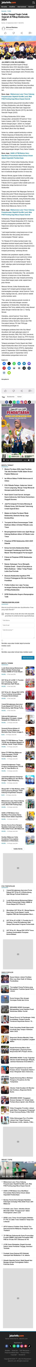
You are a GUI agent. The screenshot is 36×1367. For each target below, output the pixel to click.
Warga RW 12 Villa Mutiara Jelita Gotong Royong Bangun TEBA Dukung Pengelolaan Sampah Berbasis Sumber (13, 791)
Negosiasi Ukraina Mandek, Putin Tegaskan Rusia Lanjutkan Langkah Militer (22, 1039)
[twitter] (10, 402)
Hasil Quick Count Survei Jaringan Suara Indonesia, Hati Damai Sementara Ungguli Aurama (19, 497)
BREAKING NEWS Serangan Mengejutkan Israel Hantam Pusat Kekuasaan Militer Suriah (22, 1009)
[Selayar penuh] (32, 460)
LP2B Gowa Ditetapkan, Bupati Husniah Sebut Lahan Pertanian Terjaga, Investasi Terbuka (18, 1246)
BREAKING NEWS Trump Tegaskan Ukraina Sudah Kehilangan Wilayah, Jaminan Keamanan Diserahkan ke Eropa (22, 1061)
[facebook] (6, 402)
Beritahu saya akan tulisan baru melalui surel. (17, 652)
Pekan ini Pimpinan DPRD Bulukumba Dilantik (18, 558)
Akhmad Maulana (12, 27)
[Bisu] (29, 460)
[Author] (4, 28)
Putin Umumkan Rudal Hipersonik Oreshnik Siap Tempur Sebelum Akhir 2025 (22, 1029)
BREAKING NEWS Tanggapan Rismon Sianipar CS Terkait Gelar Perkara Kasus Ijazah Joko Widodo (22, 1100)
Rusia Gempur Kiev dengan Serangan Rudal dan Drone (19, 999)
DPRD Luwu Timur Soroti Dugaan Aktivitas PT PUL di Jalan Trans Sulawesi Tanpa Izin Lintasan (19, 1219)
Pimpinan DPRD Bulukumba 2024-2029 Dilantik (18, 542)
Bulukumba (10, 396)
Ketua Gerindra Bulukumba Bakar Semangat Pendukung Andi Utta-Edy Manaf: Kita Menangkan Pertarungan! (18, 550)
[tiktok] (29, 402)
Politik (9, 11)
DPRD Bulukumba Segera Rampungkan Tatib (19, 595)
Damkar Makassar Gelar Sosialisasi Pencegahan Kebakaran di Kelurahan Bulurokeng (10, 840)
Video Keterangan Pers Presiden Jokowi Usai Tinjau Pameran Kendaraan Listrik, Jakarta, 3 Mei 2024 (21, 1121)
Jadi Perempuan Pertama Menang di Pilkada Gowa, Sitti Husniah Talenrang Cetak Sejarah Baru (18, 506)
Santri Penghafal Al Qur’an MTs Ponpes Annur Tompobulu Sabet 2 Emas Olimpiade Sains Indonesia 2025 (22, 1071)
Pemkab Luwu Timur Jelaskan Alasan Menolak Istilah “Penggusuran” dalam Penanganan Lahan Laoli (17, 1211)
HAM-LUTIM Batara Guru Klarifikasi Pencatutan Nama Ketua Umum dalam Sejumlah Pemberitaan (17, 155)
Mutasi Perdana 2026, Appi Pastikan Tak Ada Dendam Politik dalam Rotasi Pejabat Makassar (18, 471)
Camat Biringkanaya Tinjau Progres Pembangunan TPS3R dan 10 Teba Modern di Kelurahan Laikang (12, 767)
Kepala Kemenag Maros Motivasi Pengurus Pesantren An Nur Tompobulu (21, 1080)
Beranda (4, 11)
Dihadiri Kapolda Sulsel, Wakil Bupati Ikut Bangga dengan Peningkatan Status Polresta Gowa (18, 1262)
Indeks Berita (18, 849)
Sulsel (19, 396)
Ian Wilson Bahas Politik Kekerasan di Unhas (18, 480)
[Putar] (4, 460)
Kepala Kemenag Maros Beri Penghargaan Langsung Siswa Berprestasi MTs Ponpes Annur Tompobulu (21, 1050)
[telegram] (18, 402)
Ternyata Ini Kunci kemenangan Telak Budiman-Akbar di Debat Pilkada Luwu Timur (18, 525)
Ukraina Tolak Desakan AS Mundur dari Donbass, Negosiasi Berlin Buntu (22, 1090)
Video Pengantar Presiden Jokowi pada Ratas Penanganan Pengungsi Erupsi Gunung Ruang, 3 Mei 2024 (22, 1110)
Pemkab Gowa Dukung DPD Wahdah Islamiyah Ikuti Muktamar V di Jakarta (17, 1254)
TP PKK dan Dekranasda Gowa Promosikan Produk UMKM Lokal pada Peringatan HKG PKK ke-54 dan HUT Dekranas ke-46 (19, 1237)
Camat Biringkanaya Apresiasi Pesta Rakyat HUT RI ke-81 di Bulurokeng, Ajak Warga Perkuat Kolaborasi (13, 707)
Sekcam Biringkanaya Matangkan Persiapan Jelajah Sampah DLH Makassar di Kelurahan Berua (12, 719)
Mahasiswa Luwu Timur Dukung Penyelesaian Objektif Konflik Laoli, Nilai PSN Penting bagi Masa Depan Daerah (18, 96)
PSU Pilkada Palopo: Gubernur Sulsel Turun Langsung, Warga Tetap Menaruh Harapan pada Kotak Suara (19, 487)
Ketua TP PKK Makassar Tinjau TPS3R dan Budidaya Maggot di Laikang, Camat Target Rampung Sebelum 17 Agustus (13, 743)
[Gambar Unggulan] (18, 47)
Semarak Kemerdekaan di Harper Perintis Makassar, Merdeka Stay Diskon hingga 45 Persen (13, 731)
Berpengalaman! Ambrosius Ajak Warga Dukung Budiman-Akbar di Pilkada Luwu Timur (19, 534)
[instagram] (21, 402)
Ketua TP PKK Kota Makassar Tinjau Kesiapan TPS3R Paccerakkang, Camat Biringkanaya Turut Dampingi (12, 755)
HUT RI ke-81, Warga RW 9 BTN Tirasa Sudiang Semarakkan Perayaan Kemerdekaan (13, 694)
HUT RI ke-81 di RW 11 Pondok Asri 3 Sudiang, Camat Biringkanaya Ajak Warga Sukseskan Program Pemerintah (13, 683)
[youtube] (25, 402)
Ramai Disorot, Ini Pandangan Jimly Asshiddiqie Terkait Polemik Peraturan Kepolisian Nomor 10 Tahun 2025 (22, 1020)
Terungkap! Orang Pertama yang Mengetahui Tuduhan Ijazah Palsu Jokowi (22, 989)
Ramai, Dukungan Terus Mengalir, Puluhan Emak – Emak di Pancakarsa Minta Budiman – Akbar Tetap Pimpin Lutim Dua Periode (18, 567)
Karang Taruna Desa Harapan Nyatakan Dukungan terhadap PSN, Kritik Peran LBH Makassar (13, 827)
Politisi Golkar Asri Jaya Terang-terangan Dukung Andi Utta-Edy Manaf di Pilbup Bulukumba (18, 587)
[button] (18, 433)
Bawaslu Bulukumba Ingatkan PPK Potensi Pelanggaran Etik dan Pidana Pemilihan (18, 578)
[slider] (16, 460)
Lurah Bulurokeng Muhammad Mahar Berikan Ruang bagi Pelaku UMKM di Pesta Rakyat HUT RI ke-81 (12, 671)
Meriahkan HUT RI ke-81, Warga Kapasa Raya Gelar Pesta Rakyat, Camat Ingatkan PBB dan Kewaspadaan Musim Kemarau (20, 913)
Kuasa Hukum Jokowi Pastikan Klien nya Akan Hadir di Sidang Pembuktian (21, 979)
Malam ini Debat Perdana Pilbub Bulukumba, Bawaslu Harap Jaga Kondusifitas (16, 515)
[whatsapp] (14, 402)
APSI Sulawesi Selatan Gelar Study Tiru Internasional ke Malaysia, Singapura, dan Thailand (18, 1228)
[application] (18, 433)
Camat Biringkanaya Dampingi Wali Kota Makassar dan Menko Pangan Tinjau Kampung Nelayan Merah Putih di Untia (12, 779)
